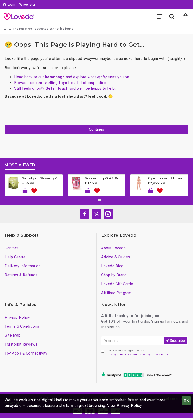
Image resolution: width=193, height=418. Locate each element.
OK (186, 400)
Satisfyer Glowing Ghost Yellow (41, 178)
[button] (93, 200)
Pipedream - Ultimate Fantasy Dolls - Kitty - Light (167, 178)
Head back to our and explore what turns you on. (72, 77)
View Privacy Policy (124, 405)
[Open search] (172, 16)
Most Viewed (20, 165)
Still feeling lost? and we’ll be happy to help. (65, 88)
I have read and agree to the (137, 352)
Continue (96, 129)
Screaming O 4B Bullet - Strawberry (104, 178)
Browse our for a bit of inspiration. (60, 82)
